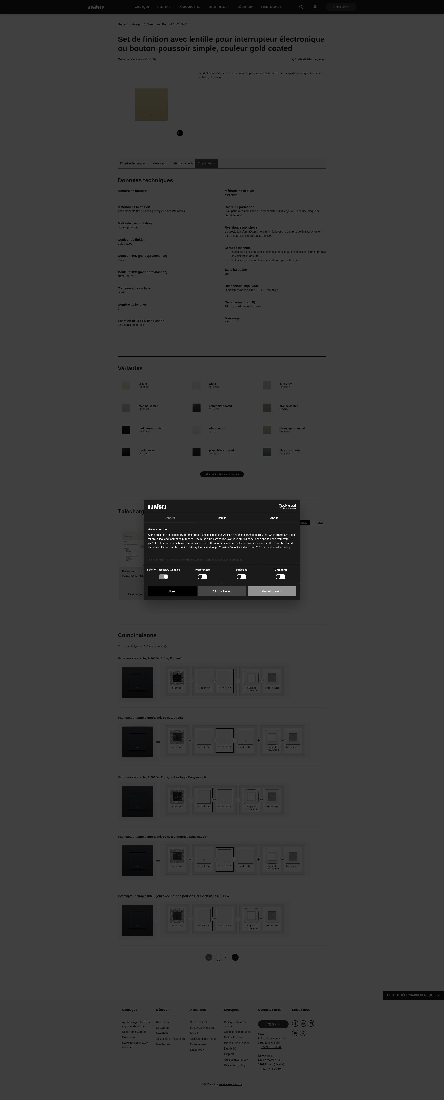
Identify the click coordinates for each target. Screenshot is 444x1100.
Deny (172, 590)
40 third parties (175, 559)
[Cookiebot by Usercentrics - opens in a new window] (281, 506)
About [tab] (274, 517)
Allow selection (222, 590)
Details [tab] (222, 517)
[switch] (202, 576)
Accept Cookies (271, 590)
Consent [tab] (170, 517)
